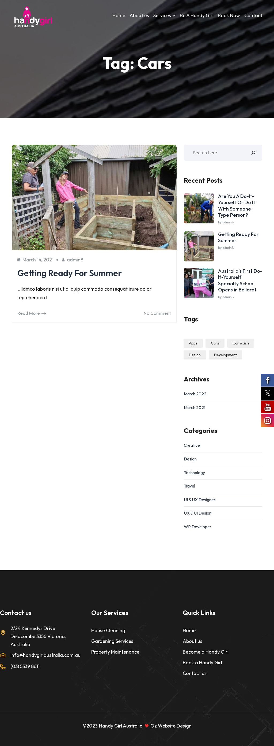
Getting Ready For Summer (69, 273)
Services (162, 15)
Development (225, 355)
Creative (192, 445)
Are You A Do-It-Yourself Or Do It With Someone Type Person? (236, 205)
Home (118, 15)
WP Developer (197, 526)
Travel (189, 486)
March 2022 (195, 393)
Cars (215, 343)
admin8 (75, 260)
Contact (253, 15)
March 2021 (194, 407)
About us (139, 15)
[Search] (253, 152)
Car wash (241, 343)
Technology (194, 472)
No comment (157, 313)
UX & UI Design (197, 513)
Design (195, 355)
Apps (193, 343)
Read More (28, 313)
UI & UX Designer (199, 499)
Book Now (229, 15)
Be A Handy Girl (197, 15)
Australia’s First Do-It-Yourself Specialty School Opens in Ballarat (240, 280)
